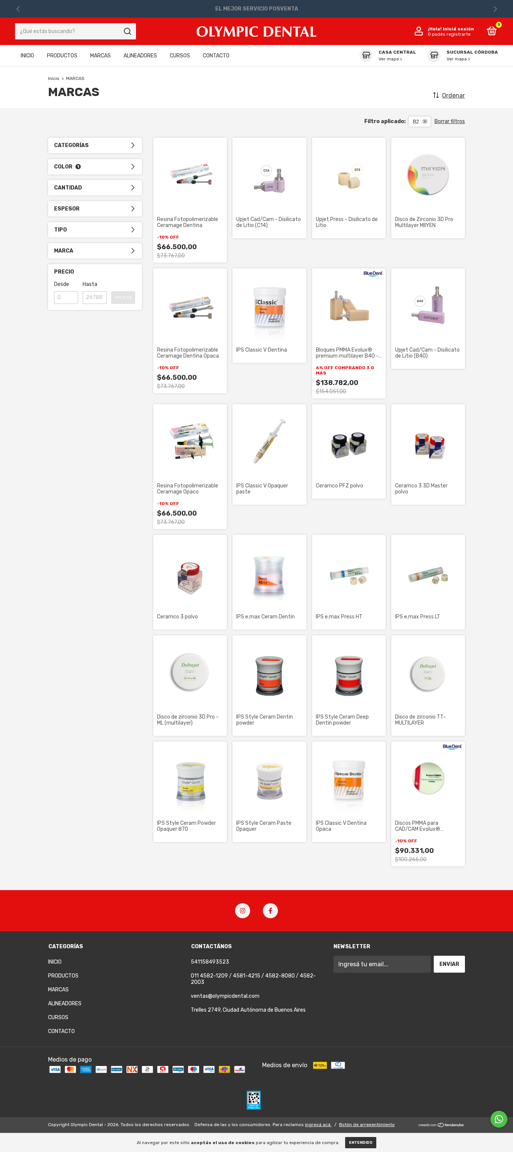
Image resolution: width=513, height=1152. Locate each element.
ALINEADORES (140, 56)
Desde (61, 284)
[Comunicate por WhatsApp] (498, 1119)
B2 (416, 122)
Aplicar (123, 297)
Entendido (361, 1142)
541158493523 (210, 962)
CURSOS (180, 56)
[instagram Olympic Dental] (242, 910)
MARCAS (100, 56)
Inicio (53, 78)
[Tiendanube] (441, 1125)
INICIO (27, 56)
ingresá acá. (318, 1124)
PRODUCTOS (62, 56)
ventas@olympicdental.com (225, 996)
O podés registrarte (449, 34)
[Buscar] (127, 31)
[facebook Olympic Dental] (270, 910)
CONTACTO (216, 56)
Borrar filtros (450, 121)
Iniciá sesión (458, 29)
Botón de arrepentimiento (367, 1124)
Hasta (90, 284)
